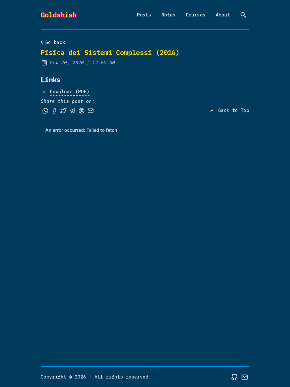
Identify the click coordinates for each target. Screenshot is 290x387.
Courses (196, 15)
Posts (144, 15)
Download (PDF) (69, 91)
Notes (168, 15)
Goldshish (58, 14)
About (223, 15)
